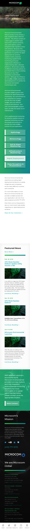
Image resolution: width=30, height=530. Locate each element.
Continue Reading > (12, 293)
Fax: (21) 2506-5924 (18, 518)
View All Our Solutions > (14, 213)
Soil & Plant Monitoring (15, 145)
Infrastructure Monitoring (15, 152)
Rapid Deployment (15, 158)
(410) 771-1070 (11, 447)
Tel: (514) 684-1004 (9, 491)
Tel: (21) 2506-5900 (9, 518)
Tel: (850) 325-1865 (9, 503)
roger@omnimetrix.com (14, 493)
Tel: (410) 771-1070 (9, 480)
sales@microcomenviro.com (15, 482)
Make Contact (12, 403)
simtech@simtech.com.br (14, 520)
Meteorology (15, 139)
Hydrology (15, 132)
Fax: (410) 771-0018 (18, 480)
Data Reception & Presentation (16, 165)
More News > (9, 252)
